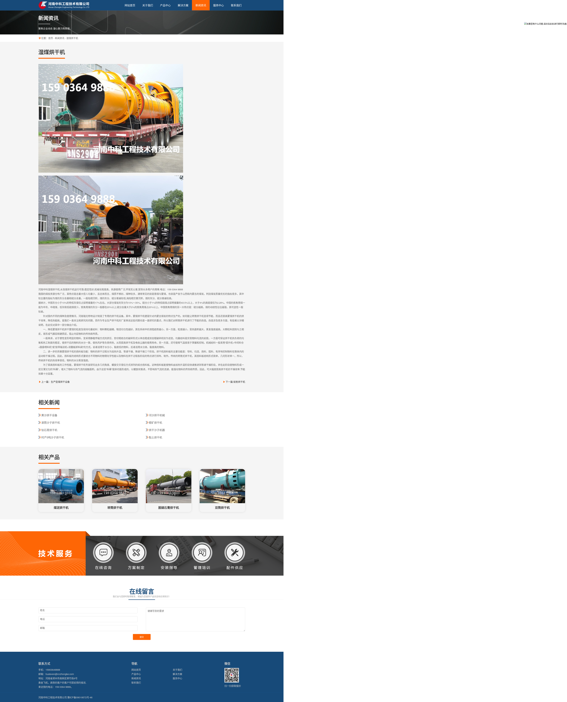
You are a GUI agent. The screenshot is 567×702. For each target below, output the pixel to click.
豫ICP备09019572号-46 (79, 697)
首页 (50, 38)
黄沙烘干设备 (49, 415)
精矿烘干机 (155, 422)
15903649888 (52, 669)
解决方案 (183, 5)
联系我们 (236, 5)
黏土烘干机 (155, 437)
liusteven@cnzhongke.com (59, 674)
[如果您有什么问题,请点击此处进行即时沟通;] (545, 23)
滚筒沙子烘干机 (50, 422)
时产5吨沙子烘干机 (52, 437)
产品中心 (165, 5)
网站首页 (130, 5)
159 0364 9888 (63, 687)
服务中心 (218, 5)
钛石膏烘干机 (49, 430)
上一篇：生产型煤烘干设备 (55, 381)
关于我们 (147, 5)
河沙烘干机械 (157, 415)
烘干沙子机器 (157, 430)
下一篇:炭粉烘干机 (235, 381)
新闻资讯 (200, 5)
